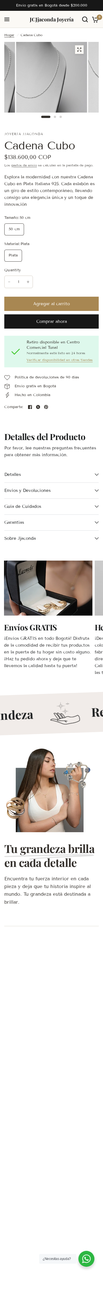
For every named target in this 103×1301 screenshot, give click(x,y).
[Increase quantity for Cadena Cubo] (28, 282)
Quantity (12, 270)
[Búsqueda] (85, 19)
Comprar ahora (51, 321)
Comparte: (13, 407)
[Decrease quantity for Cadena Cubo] (9, 282)
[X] (38, 407)
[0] (94, 19)
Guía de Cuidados (22, 506)
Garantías (14, 522)
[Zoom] (79, 49)
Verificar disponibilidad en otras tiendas (60, 360)
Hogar (9, 35)
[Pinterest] (46, 407)
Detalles (12, 474)
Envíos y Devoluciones (27, 490)
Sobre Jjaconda (20, 538)
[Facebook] (30, 407)
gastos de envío (24, 165)
